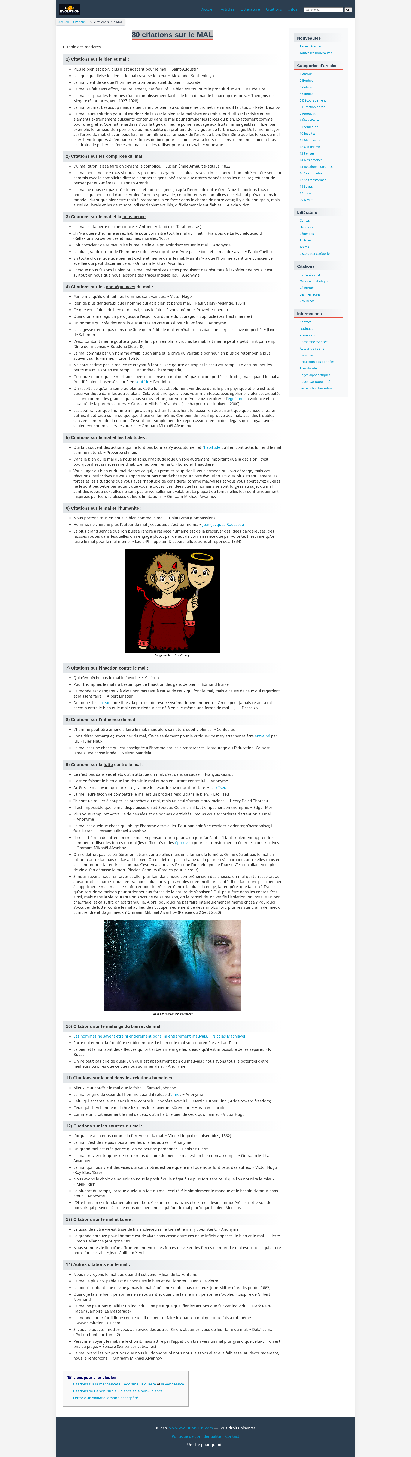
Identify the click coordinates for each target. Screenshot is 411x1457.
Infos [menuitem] (293, 9)
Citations (79, 22)
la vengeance (172, 1384)
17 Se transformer (313, 180)
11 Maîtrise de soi (312, 140)
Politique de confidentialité (196, 1436)
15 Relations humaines (316, 167)
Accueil (63, 22)
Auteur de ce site (312, 349)
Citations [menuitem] (274, 9)
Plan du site (308, 368)
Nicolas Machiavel (228, 1036)
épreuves (183, 842)
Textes (304, 247)
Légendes (307, 234)
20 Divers (306, 200)
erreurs (105, 702)
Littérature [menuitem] (250, 9)
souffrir (141, 381)
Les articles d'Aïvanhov (316, 388)
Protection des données (317, 362)
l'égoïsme (130, 1384)
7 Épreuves (308, 114)
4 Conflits (306, 94)
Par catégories (310, 275)
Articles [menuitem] (227, 9)
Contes (305, 221)
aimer (175, 1094)
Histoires (306, 227)
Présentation (309, 335)
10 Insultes (308, 133)
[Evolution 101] (69, 9)
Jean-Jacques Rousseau (223, 524)
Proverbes (307, 301)
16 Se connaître (311, 173)
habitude (212, 447)
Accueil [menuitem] (207, 9)
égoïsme (235, 398)
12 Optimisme (310, 147)
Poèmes (305, 240)
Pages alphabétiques (315, 375)
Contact (305, 322)
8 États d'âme (309, 120)
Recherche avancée (314, 342)
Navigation (308, 329)
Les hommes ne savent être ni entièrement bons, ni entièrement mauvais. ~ (142, 1036)
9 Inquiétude (309, 127)
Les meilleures (310, 295)
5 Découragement (313, 100)
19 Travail (306, 193)
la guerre (148, 1384)
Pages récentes (311, 46)
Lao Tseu (218, 787)
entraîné (262, 736)
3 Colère (306, 87)
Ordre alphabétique (314, 281)
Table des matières (84, 46)
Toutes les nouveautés (316, 53)
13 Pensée (307, 153)
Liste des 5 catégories (315, 254)
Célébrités (307, 288)
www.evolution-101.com (191, 1428)
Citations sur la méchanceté (97, 1384)
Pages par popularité (315, 382)
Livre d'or (306, 355)
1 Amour (306, 74)
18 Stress (306, 186)
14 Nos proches (311, 160)
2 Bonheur (307, 80)
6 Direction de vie (312, 107)
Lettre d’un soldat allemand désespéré (105, 1397)
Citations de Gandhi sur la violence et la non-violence (118, 1390)
